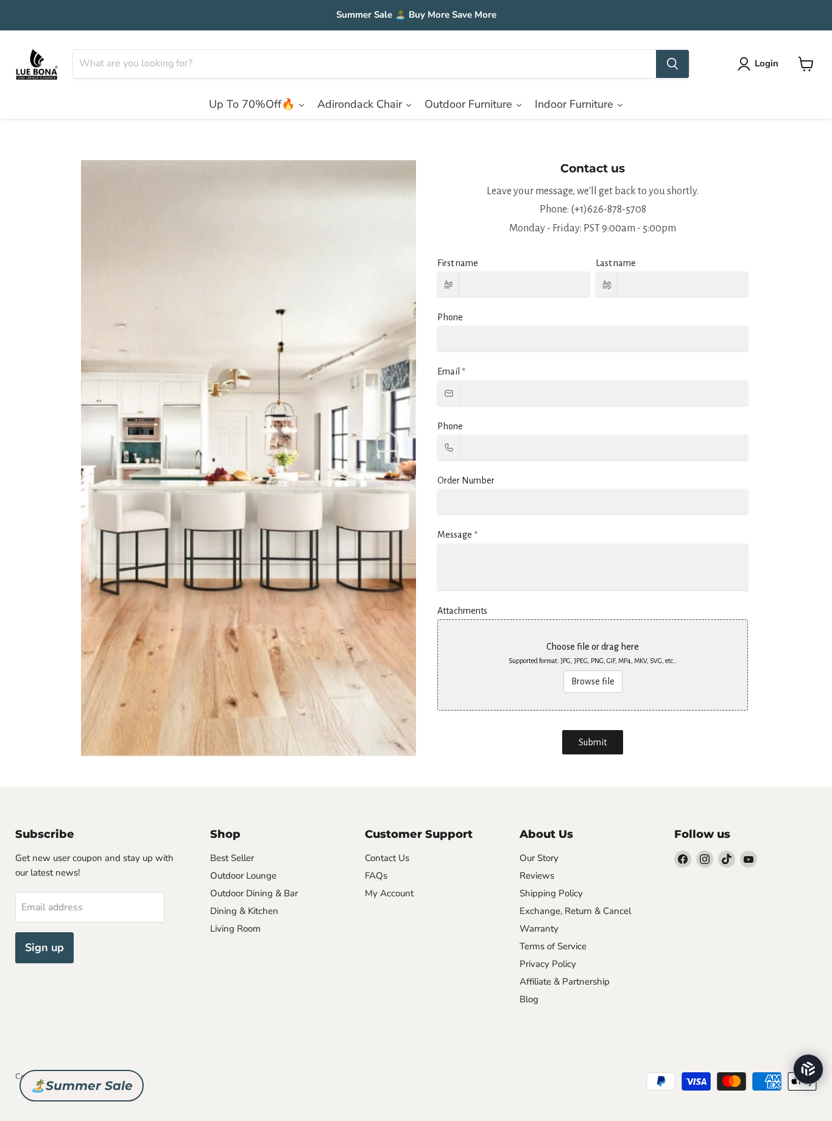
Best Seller (232, 858)
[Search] (672, 64)
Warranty (539, 928)
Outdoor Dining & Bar (254, 893)
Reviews (537, 876)
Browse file (593, 681)
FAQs (376, 876)
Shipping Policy (551, 893)
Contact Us (387, 858)
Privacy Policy (548, 964)
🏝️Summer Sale (81, 1085)
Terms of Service (553, 946)
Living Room (235, 928)
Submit (593, 742)
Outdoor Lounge (243, 876)
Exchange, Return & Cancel (575, 911)
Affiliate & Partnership (565, 981)
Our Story (539, 858)
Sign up (44, 947)
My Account (389, 893)
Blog (529, 999)
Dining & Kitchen (244, 911)
